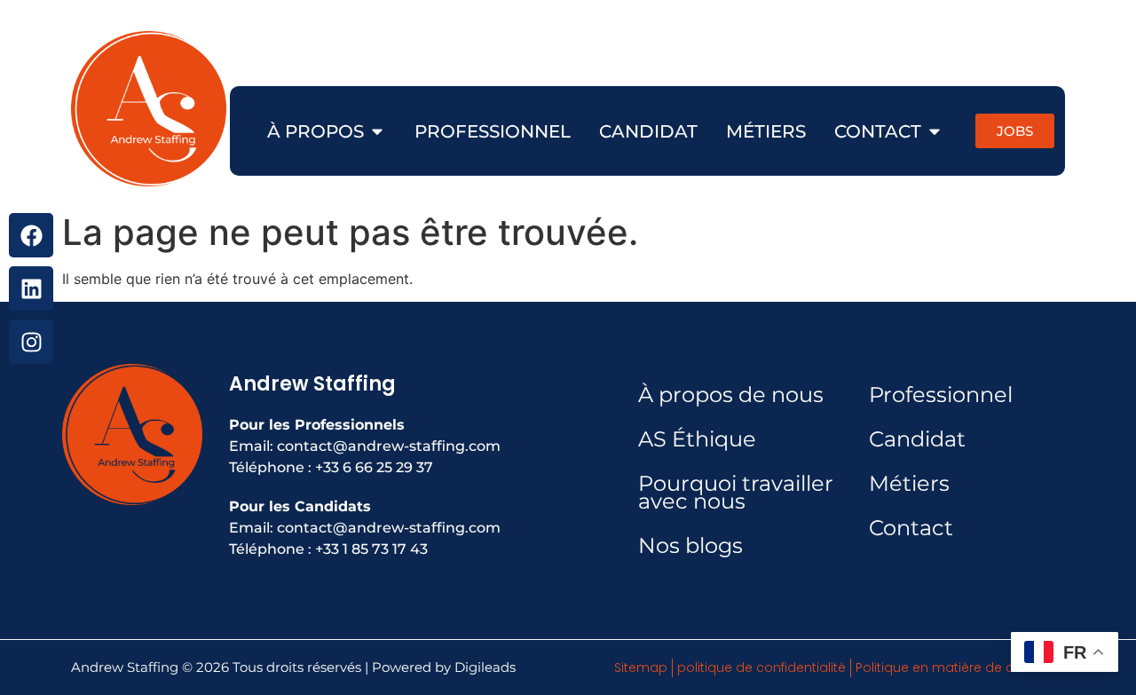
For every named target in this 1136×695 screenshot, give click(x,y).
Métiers (909, 483)
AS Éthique (697, 439)
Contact (911, 528)
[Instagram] (31, 342)
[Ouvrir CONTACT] (934, 131)
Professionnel (941, 394)
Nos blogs (690, 545)
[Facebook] (31, 235)
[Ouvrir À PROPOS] (377, 131)
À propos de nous (731, 394)
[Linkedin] (31, 288)
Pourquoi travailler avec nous (735, 492)
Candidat (917, 439)
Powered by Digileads (444, 667)
